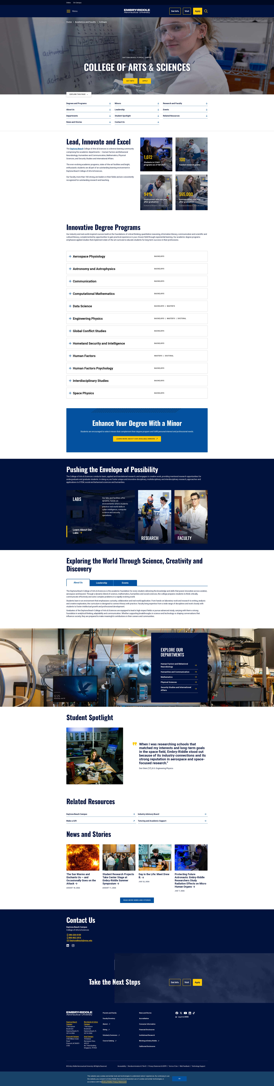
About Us (70, 109)
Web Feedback (185, 1066)
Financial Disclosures (147, 1029)
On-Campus (77, 3)
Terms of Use (173, 1066)
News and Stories (74, 122)
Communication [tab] (118, 281)
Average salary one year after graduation (189, 197)
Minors (118, 103)
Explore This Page (78, 94)
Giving (105, 1029)
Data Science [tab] (124, 306)
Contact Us (120, 122)
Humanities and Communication (175, 672)
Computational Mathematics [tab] (118, 294)
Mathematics (167, 677)
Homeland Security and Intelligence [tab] (118, 343)
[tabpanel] (137, 604)
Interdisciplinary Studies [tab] (118, 381)
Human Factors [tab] (123, 356)
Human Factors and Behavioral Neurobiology (174, 665)
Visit (187, 11)
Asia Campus (88, 1036)
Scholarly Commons (110, 1035)
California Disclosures (147, 1046)
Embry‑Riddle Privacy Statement (114, 1082)
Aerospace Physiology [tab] (118, 256)
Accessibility (122, 1066)
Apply (145, 81)
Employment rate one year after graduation (155, 197)
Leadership (120, 109)
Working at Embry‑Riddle (148, 1041)
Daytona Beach (76, 149)
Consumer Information (147, 1024)
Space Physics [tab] (118, 393)
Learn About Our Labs (82, 531)
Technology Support (198, 1066)
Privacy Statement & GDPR (157, 1066)
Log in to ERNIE (183, 1017)
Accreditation (144, 1018)
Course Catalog (108, 1041)
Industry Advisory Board (148, 814)
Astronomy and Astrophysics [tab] (118, 269)
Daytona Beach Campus (76, 814)
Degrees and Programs (76, 103)
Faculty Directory (109, 1018)
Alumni (105, 1024)
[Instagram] (73, 945)
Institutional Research (147, 1035)
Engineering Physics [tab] (129, 318)
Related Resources (171, 116)
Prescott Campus (72, 1036)
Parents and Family (109, 1013)
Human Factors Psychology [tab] (118, 368)
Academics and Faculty (85, 22)
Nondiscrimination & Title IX (137, 1066)
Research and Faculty (172, 103)
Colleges (103, 22)
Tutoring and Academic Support (152, 821)
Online (68, 3)
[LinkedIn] (67, 945)
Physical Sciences (169, 682)
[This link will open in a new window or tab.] (177, 1013)
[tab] (78, 582)
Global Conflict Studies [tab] (118, 331)
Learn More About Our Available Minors (135, 439)
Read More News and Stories (137, 900)
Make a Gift (71, 821)
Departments (72, 116)
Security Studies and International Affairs (176, 688)
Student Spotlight (123, 116)
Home (69, 22)
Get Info (175, 11)
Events (166, 109)
